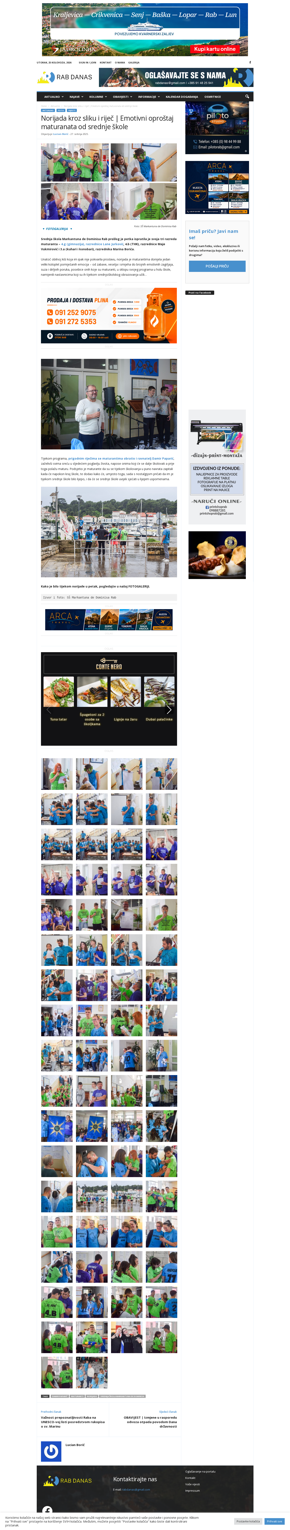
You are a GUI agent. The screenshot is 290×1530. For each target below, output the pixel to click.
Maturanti (77, 1396)
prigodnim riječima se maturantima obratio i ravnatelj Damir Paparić (120, 458)
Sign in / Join (87, 62)
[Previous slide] (48, 709)
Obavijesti (120, 97)
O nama (120, 62)
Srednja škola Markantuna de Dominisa (122, 1396)
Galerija (133, 62)
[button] (247, 96)
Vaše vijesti (192, 1484)
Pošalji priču (217, 266)
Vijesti (71, 110)
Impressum (192, 1490)
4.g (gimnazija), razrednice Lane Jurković (92, 244)
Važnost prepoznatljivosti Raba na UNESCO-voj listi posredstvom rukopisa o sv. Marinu (73, 1421)
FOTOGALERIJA (57, 229)
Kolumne (96, 97)
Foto (61, 110)
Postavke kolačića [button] (248, 1521)
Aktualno (52, 97)
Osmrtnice (212, 97)
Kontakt (106, 62)
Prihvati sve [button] (274, 1521)
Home (44, 106)
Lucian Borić (60, 134)
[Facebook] (250, 62)
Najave (75, 97)
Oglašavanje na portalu (200, 1471)
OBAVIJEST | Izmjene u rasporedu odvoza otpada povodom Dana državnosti (150, 1421)
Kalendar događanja (182, 97)
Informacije (147, 97)
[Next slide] (169, 709)
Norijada (92, 1396)
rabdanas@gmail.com (136, 1489)
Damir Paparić (60, 1396)
